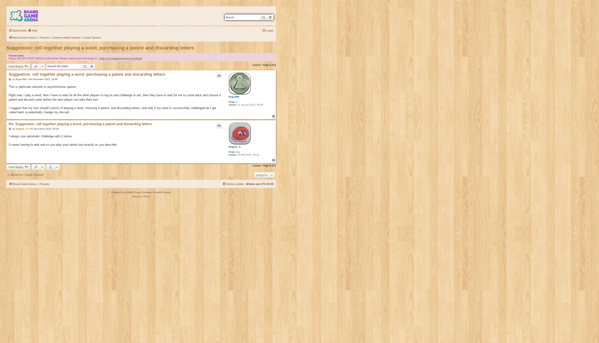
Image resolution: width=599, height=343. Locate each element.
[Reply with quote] (219, 75)
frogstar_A (235, 146)
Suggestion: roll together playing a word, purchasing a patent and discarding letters (100, 47)
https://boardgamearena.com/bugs (120, 58)
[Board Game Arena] (27, 15)
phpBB (128, 192)
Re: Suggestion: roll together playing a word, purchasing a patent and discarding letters (80, 124)
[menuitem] (32, 30)
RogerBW (234, 96)
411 (238, 152)
